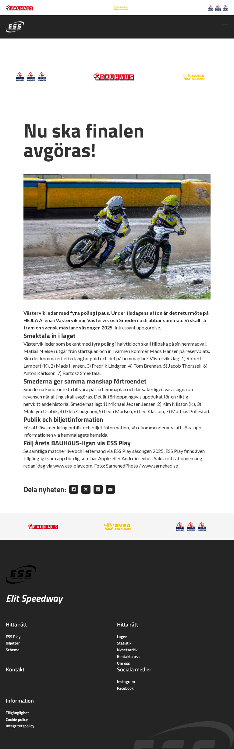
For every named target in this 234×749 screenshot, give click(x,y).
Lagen (122, 636)
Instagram (126, 681)
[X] (85, 489)
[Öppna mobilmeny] (225, 26)
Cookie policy (17, 719)
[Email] (110, 489)
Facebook (125, 688)
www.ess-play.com (72, 465)
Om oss (123, 663)
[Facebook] (73, 489)
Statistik (124, 643)
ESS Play (13, 636)
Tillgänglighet (17, 713)
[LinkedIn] (98, 489)
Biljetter (13, 643)
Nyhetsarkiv (127, 650)
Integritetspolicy (20, 726)
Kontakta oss (128, 656)
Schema (13, 650)
